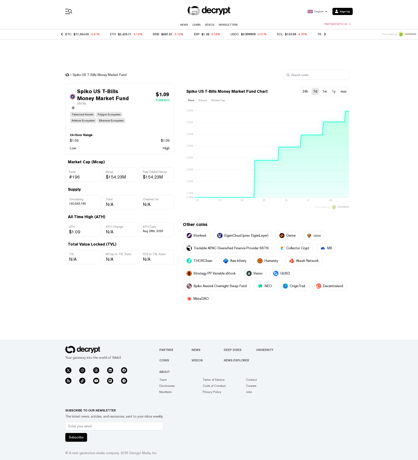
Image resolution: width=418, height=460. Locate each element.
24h (305, 91)
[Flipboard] (110, 381)
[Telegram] (124, 381)
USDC (235, 34)
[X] (68, 370)
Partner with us (335, 24)
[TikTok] (82, 381)
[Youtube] (96, 381)
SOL (280, 34)
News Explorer (236, 360)
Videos (209, 24)
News (184, 24)
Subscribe (76, 437)
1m (324, 91)
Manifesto (165, 392)
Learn (196, 24)
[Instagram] (82, 370)
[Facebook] (124, 370)
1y (333, 91)
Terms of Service (213, 379)
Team (163, 379)
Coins (164, 360)
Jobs (249, 392)
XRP (197, 34)
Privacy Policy (212, 392)
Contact (251, 379)
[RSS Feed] (68, 381)
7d (315, 91)
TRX (320, 34)
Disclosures (167, 386)
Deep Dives (232, 350)
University (264, 350)
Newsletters (228, 24)
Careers (251, 386)
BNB (156, 34)
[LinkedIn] (110, 370)
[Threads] (96, 370)
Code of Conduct (214, 386)
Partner (166, 350)
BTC (68, 34)
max (343, 91)
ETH (113, 34)
